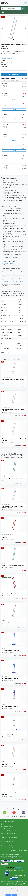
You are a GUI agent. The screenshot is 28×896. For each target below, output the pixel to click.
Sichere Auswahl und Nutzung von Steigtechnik (11, 264)
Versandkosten (24, 850)
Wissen (6, 854)
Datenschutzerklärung (5, 857)
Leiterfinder (20, 856)
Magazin (11, 854)
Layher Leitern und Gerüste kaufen (8, 841)
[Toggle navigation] (3, 12)
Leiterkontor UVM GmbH (10, 859)
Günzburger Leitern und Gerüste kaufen (9, 837)
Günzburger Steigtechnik (6, 58)
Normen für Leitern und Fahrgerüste (8, 263)
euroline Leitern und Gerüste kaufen (8, 836)
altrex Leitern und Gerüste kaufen (8, 833)
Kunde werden (6, 828)
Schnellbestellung (13, 856)
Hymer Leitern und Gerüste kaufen (8, 843)
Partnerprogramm (5, 856)
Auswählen (14, 88)
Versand (2, 854)
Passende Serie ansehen (7, 270)
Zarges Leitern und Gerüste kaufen (8, 847)
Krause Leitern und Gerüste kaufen (8, 839)
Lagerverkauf (16, 854)
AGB (12, 857)
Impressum (16, 857)
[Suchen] (23, 8)
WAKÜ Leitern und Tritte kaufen (7, 845)
